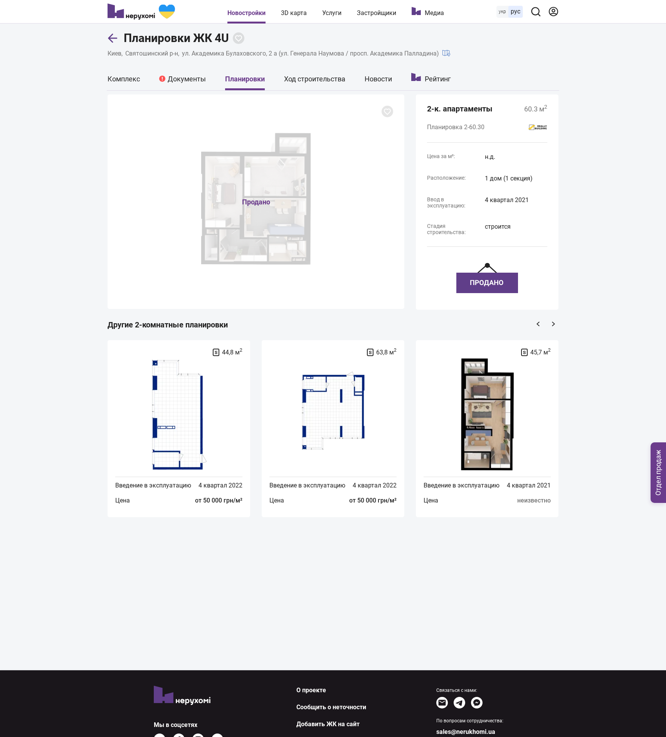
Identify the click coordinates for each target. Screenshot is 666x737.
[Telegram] (459, 702)
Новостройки (246, 13)
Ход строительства (314, 79)
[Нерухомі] (141, 11)
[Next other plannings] (553, 324)
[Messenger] (477, 702)
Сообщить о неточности (331, 707)
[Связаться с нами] (442, 702)
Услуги (331, 13)
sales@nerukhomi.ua (465, 731)
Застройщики (376, 13)
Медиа (434, 13)
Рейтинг (438, 79)
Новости (378, 79)
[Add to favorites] (238, 38)
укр (502, 11)
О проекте (311, 690)
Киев (114, 53)
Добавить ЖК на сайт (328, 724)
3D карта (294, 13)
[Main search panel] (536, 12)
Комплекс (124, 79)
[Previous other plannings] (538, 324)
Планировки (245, 79)
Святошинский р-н (151, 53)
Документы (187, 79)
